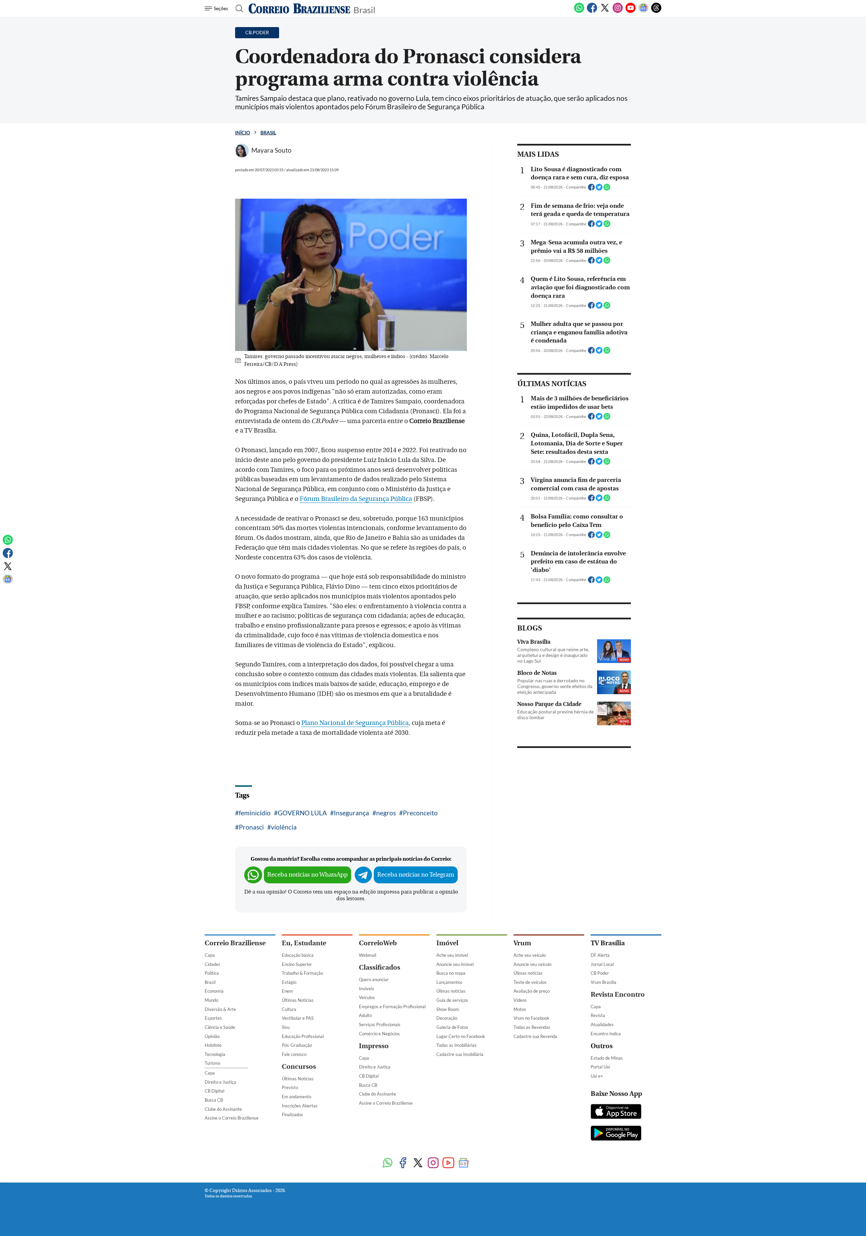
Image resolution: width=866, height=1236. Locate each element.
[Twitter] (605, 11)
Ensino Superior (297, 964)
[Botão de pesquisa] (237, 8)
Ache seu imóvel (452, 955)
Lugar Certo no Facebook (460, 1036)
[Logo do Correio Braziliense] (299, 8)
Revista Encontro (618, 994)
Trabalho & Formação (302, 973)
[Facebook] (592, 11)
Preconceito (420, 813)
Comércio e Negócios (379, 1033)
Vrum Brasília (603, 982)
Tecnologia (215, 1054)
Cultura (289, 1009)
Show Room (447, 1009)
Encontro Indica (606, 1033)
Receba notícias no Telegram (415, 874)
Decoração (446, 1018)
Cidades (212, 964)
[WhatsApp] (579, 11)
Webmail (367, 955)
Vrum (522, 943)
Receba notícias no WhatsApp (307, 874)
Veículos (367, 997)
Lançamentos (449, 982)
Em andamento (296, 1096)
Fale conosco (294, 1054)
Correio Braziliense (235, 943)
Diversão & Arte (220, 1009)
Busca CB (214, 1100)
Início (242, 132)
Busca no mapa (450, 973)
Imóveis (366, 988)
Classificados (379, 967)
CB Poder (600, 973)
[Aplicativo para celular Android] (616, 1134)
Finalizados (292, 1114)
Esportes (213, 1018)
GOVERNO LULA (302, 813)
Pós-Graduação (297, 1045)
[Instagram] (618, 11)
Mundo (211, 1000)
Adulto (365, 1015)
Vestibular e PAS (298, 1018)
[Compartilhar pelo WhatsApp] (606, 189)
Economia (214, 991)
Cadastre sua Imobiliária (459, 1054)
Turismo (212, 1063)
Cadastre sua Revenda (535, 1036)
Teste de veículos (530, 982)
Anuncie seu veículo (532, 964)
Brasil (364, 9)
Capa (210, 955)
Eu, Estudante (304, 943)
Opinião (212, 1036)
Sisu (286, 1027)
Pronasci (251, 827)
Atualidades (602, 1024)
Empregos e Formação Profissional (392, 1006)
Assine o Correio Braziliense (231, 1118)
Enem (287, 991)
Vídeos (520, 1000)
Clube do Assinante (223, 1109)
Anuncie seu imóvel (455, 964)
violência (284, 827)
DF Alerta (600, 955)
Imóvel (447, 943)
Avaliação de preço (532, 991)
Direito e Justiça (220, 1082)
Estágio (289, 982)
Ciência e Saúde (220, 1027)
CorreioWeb (378, 943)
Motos (520, 1009)
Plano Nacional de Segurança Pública (355, 723)
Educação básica (298, 955)
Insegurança (351, 813)
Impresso (374, 1046)
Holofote (213, 1045)
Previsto (290, 1087)
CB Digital (214, 1091)
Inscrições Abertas (300, 1105)
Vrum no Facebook (531, 1018)
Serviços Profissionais (380, 1024)
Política (212, 973)
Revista (598, 1015)
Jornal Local (602, 964)
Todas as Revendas (532, 1027)
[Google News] (643, 11)
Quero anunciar (374, 979)
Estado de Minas (607, 1058)
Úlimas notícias (450, 991)
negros (386, 813)
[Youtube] (630, 11)
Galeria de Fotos (452, 1027)
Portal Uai (600, 1066)
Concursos (299, 1067)
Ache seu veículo (530, 955)
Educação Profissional (303, 1036)
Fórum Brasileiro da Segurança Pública (356, 499)
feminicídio (255, 813)
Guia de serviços (452, 1000)
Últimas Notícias (298, 1000)
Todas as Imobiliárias (456, 1045)
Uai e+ (597, 1076)
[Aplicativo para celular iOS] (616, 1112)
